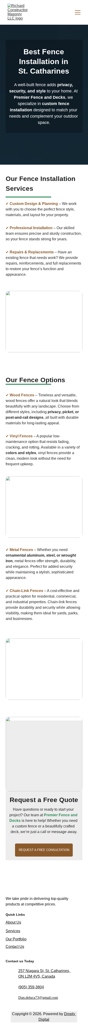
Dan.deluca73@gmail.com (38, 998)
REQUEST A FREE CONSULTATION (44, 850)
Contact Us (15, 947)
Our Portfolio (16, 939)
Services (13, 931)
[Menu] (77, 12)
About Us (13, 922)
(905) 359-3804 (31, 987)
